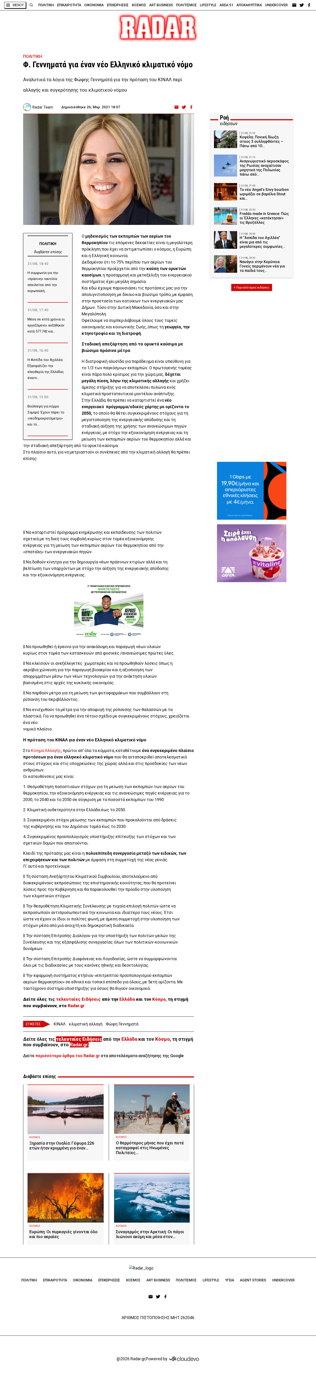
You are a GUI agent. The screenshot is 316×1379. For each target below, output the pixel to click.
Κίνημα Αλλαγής (45, 750)
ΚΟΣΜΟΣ (139, 5)
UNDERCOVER (276, 5)
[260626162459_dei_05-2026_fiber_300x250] (251, 491)
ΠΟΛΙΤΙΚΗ (46, 5)
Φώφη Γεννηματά (122, 1024)
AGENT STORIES (253, 1280)
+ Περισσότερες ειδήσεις (251, 287)
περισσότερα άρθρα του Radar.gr (67, 1055)
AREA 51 (226, 5)
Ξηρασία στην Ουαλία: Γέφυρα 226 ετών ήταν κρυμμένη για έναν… (61, 1145)
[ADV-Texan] (108, 611)
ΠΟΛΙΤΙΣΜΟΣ (186, 5)
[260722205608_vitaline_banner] (251, 553)
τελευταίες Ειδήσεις (78, 999)
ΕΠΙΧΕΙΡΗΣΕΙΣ (118, 5)
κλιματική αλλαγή (85, 1024)
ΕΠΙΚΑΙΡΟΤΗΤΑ (69, 5)
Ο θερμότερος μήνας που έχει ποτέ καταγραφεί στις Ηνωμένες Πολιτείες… (150, 1147)
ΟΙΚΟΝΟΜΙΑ (94, 5)
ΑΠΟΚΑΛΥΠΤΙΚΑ (249, 5)
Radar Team (42, 107)
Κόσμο (158, 999)
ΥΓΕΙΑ (229, 1280)
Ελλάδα (127, 999)
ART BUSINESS (161, 5)
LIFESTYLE (208, 5)
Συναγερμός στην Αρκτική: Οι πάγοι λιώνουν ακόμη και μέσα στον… (150, 1234)
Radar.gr (76, 1005)
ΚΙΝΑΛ (60, 1024)
